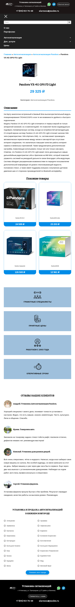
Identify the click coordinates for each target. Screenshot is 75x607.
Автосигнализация (13, 38)
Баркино (43, 531)
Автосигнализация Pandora (42, 100)
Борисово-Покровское (49, 551)
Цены (6, 45)
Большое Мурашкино (49, 546)
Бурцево (10, 561)
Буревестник (45, 556)
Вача (9, 566)
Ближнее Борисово (48, 536)
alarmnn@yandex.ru (49, 11)
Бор (8, 551)
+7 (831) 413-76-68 (24, 11)
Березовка (11, 536)
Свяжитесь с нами (37, 596)
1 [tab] (31, 81)
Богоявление (45, 541)
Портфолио (9, 32)
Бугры (9, 556)
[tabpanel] (30, 69)
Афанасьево (45, 526)
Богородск (11, 541)
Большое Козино (13, 546)
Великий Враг (45, 566)
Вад (42, 561)
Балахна (10, 531)
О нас (6, 28)
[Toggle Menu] (6, 16)
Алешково (11, 521)
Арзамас (43, 521)
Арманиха (11, 526)
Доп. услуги (9, 41)
